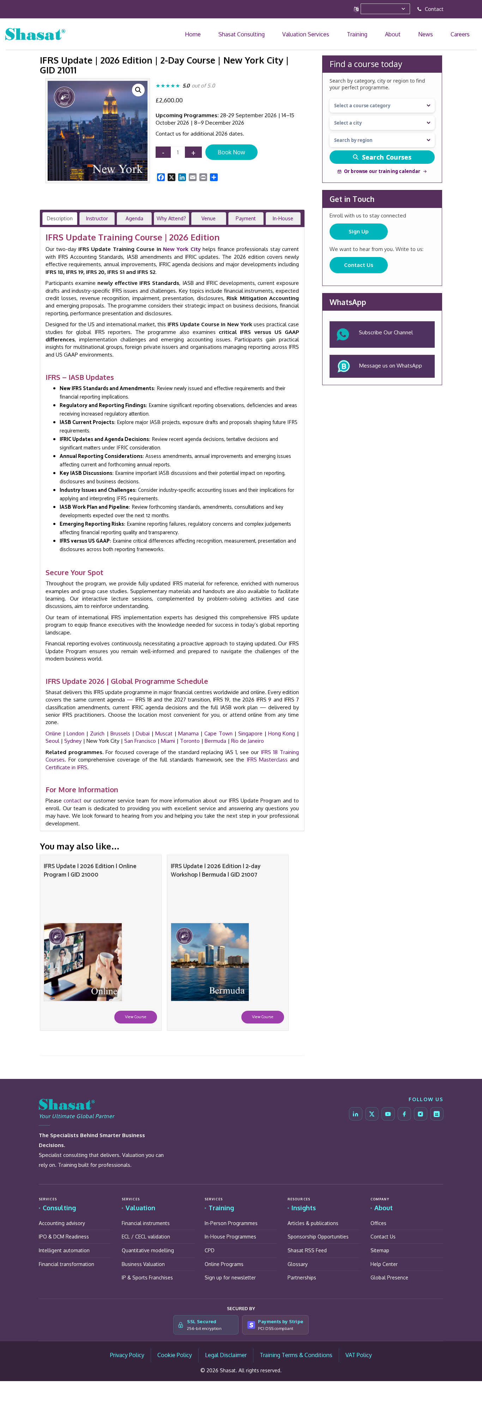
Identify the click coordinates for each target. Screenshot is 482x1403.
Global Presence (389, 1277)
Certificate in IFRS (66, 767)
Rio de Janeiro (247, 741)
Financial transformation (66, 1264)
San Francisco (140, 741)
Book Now (231, 152)
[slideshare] (437, 1114)
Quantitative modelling (148, 1250)
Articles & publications (313, 1223)
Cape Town (218, 733)
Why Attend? (171, 218)
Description (60, 218)
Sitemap (379, 1250)
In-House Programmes (230, 1237)
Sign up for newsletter (230, 1277)
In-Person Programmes (231, 1223)
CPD (210, 1250)
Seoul (52, 741)
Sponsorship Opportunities (318, 1237)
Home (282, 34)
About (425, 34)
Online (53, 733)
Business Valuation (143, 1264)
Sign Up (359, 231)
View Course (135, 1017)
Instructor (97, 218)
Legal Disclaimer (226, 1355)
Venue (208, 218)
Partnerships (302, 1277)
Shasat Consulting (316, 34)
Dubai (143, 733)
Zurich (97, 733)
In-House (283, 218)
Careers (466, 34)
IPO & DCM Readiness (64, 1237)
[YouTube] (388, 1114)
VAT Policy (358, 1355)
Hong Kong (281, 733)
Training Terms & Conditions (296, 1355)
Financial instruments (146, 1223)
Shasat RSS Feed (307, 1250)
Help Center (384, 1264)
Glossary (298, 1264)
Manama (188, 733)
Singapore (250, 733)
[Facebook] (404, 1114)
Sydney (73, 741)
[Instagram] (420, 1114)
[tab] (59, 218)
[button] (138, 90)
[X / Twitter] (372, 1114)
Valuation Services (365, 34)
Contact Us (358, 265)
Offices (378, 1223)
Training (402, 34)
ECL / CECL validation (146, 1237)
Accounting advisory (62, 1223)
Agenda (134, 218)
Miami (168, 741)
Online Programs (224, 1264)
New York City (182, 249)
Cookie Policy (174, 1355)
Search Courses (387, 157)
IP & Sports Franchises (147, 1277)
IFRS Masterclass (267, 759)
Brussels (120, 733)
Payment (246, 218)
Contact (433, 9)
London (75, 733)
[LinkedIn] (355, 1114)
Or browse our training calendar (382, 171)
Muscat (164, 733)
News (445, 34)
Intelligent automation (64, 1250)
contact (73, 800)
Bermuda (215, 741)
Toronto (190, 741)
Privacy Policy (127, 1355)
